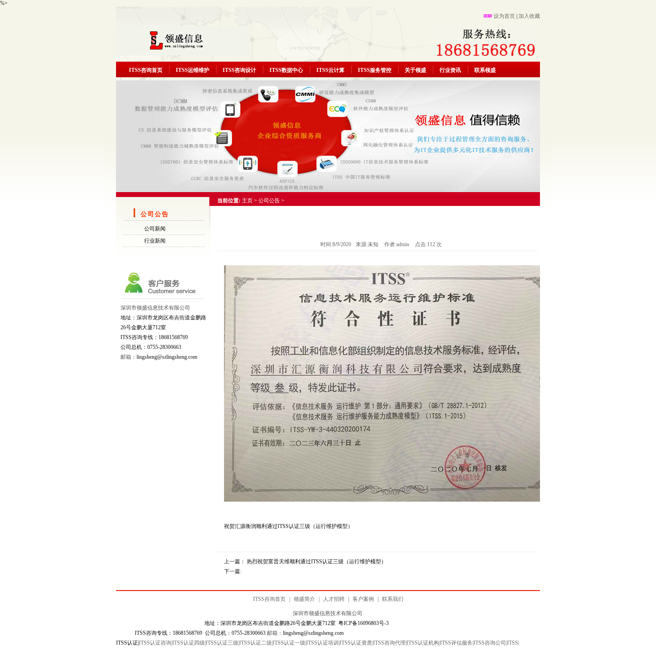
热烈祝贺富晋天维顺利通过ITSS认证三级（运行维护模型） (316, 561)
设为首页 (504, 16)
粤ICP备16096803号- (362, 623)
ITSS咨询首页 (145, 70)
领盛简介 (304, 599)
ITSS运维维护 (192, 70)
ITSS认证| (127, 643)
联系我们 (392, 599)
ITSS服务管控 (374, 70)
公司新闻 (155, 229)
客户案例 (363, 599)
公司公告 (269, 200)
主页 (247, 200)
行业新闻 (155, 241)
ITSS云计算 (330, 70)
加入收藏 (529, 16)
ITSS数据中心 (286, 70)
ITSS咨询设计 (239, 70)
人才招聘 (334, 599)
